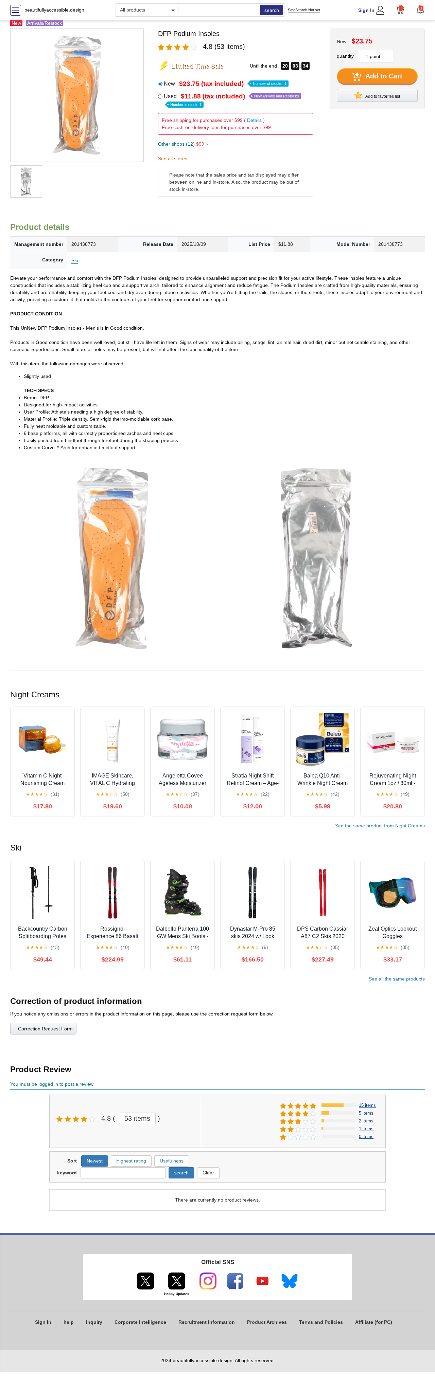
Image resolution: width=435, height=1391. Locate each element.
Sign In (366, 10)
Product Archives (267, 1322)
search (271, 10)
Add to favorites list (382, 96)
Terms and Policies (321, 1322)
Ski (74, 260)
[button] (420, 9)
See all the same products (397, 979)
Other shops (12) (183, 144)
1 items (366, 1128)
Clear (208, 1172)
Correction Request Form (45, 1028)
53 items (137, 1118)
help (69, 1322)
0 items (366, 1136)
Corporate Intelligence (140, 1322)
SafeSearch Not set (304, 10)
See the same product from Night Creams (380, 825)
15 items (367, 1105)
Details (254, 120)
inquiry (94, 1322)
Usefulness (172, 1161)
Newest (95, 1161)
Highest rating (131, 1161)
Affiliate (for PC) (373, 1322)
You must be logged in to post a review (51, 1084)
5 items (366, 1113)
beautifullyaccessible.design (54, 10)
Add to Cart (383, 76)
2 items (366, 1120)
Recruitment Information (206, 1322)
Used (231, 100)
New (225, 83)
